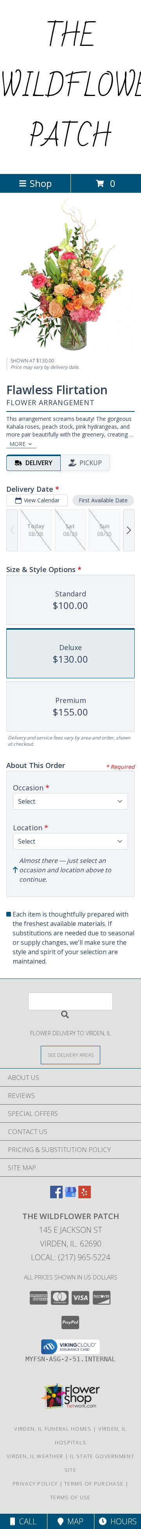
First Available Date (103, 500)
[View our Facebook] (56, 1195)
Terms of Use (70, 1497)
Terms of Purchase (93, 1483)
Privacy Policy (35, 1483)
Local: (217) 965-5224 (70, 1257)
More (17, 443)
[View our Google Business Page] (70, 1195)
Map (73, 1521)
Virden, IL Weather (35, 1456)
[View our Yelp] (84, 1195)
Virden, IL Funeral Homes (52, 1428)
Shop (41, 183)
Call (25, 1521)
